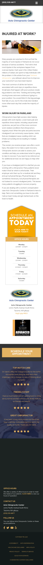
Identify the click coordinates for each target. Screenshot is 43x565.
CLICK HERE (26, 494)
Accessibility (13, 543)
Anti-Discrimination (27, 543)
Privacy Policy (14, 551)
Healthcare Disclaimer (16, 547)
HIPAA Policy (30, 547)
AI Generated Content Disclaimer (21, 560)
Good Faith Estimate (21, 555)
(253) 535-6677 (9, 2)
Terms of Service (28, 551)
